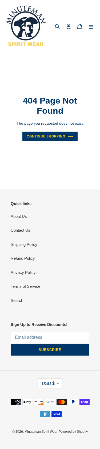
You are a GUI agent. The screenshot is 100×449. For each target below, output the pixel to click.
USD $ (48, 383)
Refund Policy (23, 258)
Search (17, 300)
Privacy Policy (23, 272)
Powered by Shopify (73, 432)
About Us (19, 216)
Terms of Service (25, 286)
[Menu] (91, 26)
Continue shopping (46, 136)
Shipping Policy (24, 244)
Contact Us (20, 230)
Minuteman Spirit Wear (41, 432)
